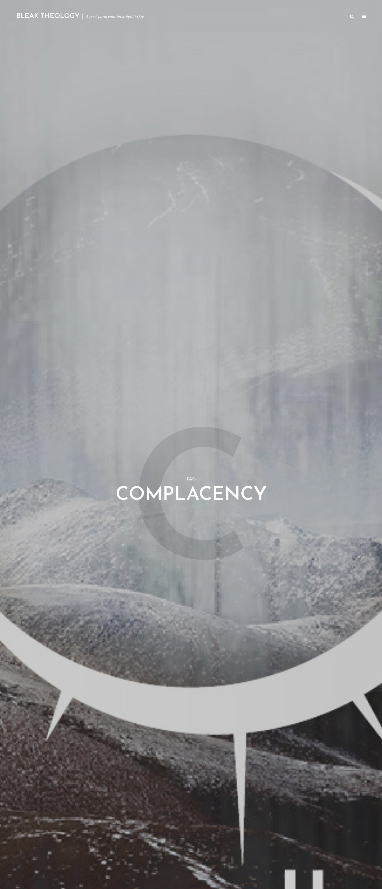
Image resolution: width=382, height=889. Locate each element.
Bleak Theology (47, 16)
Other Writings (327, 16)
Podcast (296, 16)
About (273, 16)
